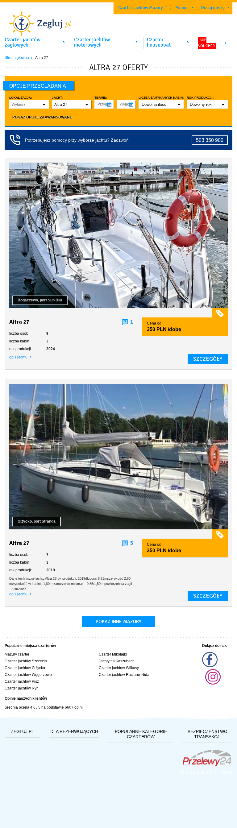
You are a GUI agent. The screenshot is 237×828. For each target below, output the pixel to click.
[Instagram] (213, 683)
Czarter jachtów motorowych (92, 42)
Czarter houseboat (159, 42)
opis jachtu (18, 357)
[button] (29, 104)
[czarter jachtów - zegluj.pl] (118, 19)
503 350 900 (209, 140)
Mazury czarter (17, 654)
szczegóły (207, 358)
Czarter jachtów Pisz (22, 681)
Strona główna (17, 58)
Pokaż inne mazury (118, 622)
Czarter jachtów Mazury (140, 7)
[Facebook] (210, 666)
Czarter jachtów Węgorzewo (28, 675)
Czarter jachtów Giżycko (25, 668)
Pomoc (182, 7)
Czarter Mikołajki (113, 654)
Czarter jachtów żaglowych (22, 42)
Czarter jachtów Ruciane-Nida (124, 675)
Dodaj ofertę (213, 7)
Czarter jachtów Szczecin (26, 661)
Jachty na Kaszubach (117, 661)
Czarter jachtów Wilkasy (119, 668)
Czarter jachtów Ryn (22, 688)
